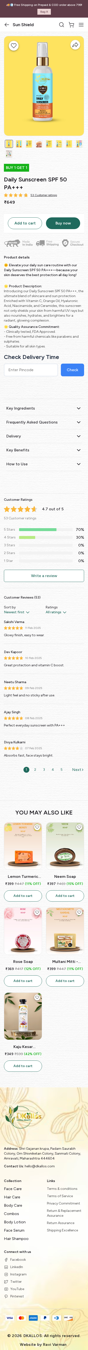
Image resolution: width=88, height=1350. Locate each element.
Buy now (63, 223)
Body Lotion (15, 1222)
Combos (11, 1213)
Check (72, 370)
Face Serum (14, 1230)
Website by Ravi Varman (43, 1344)
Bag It (44, 11)
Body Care (13, 1205)
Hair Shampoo (16, 1238)
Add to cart (25, 223)
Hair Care (12, 1197)
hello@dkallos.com (40, 1166)
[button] (7, 25)
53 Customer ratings (44, 195)
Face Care (13, 1188)
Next (76, 769)
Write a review (44, 575)
